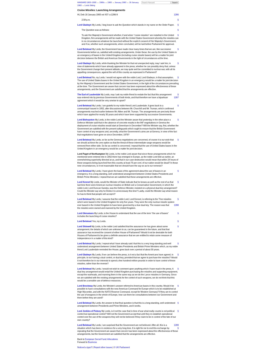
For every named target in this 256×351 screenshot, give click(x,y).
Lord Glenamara (85, 213)
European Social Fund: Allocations (101, 339)
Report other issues (103, 347)
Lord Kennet (83, 182)
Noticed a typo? (84, 347)
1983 (109, 2)
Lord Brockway (85, 286)
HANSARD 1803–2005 (86, 2)
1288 (176, 205)
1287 (176, 97)
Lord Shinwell (84, 226)
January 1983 (121, 2)
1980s (102, 2)
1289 (176, 325)
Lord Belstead (84, 49)
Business (92, 342)
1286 (176, 14)
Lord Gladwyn (84, 25)
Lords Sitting (90, 5)
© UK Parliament (122, 347)
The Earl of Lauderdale (88, 94)
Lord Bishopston (86, 120)
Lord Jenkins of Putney (89, 311)
